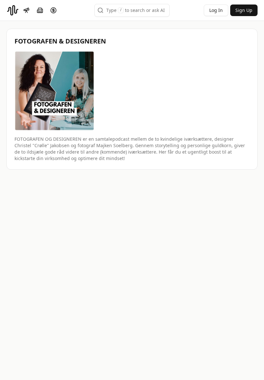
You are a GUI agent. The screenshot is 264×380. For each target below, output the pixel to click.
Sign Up (243, 10)
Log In (216, 10)
